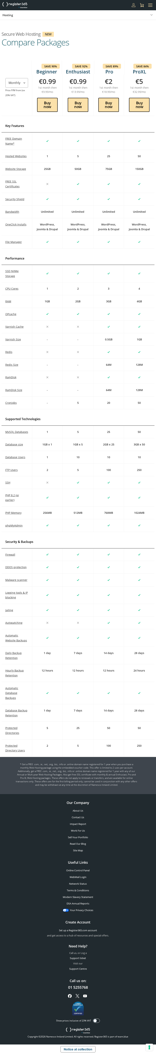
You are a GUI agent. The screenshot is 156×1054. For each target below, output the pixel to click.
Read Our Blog (78, 843)
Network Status (78, 883)
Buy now (47, 104)
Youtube (85, 996)
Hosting (7, 15)
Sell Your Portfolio (78, 837)
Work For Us (78, 830)
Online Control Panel (78, 870)
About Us (78, 810)
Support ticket (78, 958)
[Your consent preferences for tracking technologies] (149, 1047)
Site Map (78, 850)
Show (96, 1021)
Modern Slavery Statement (78, 897)
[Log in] (133, 5)
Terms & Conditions (78, 890)
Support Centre (78, 968)
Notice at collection (78, 1049)
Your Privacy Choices (81, 910)
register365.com (78, 1031)
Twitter (77, 996)
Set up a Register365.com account (78, 930)
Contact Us (78, 817)
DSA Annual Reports (78, 903)
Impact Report (78, 824)
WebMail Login (78, 877)
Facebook (70, 996)
